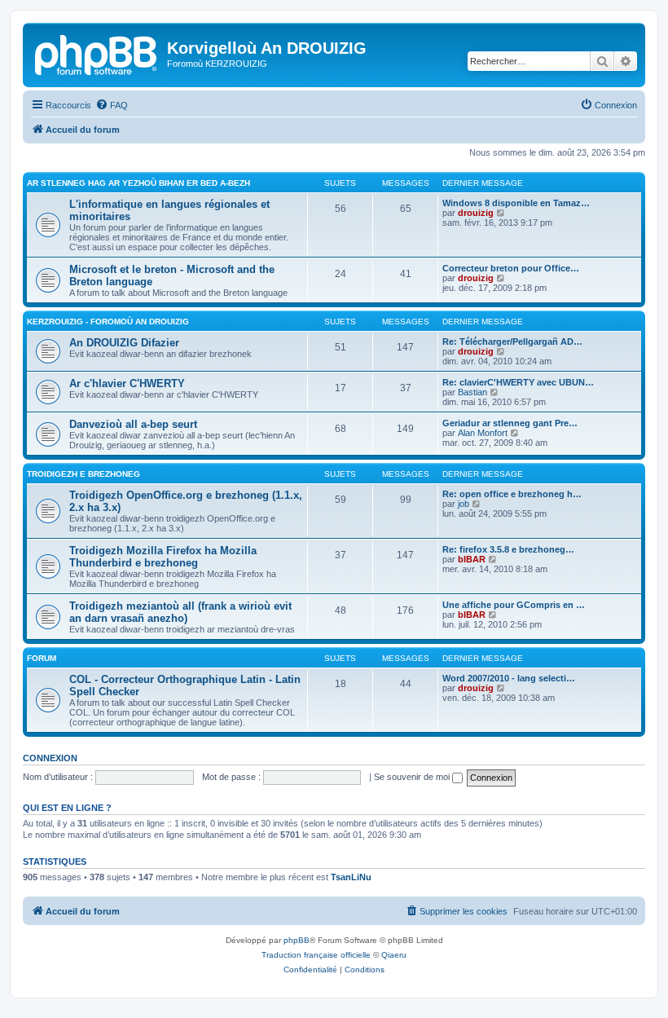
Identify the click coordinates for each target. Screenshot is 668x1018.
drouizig (476, 213)
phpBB (296, 940)
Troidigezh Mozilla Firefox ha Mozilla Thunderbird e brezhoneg (163, 556)
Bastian (472, 392)
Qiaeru (394, 954)
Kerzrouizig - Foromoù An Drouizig (108, 321)
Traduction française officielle (316, 954)
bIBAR (472, 559)
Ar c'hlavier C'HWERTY (127, 383)
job (463, 504)
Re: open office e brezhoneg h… (512, 494)
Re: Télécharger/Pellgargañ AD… (512, 341)
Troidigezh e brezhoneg (83, 473)
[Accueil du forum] (97, 53)
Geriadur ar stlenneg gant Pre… (510, 423)
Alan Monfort (483, 433)
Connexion (50, 758)
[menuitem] (111, 105)
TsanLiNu (351, 877)
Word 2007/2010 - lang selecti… (508, 678)
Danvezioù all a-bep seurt (133, 424)
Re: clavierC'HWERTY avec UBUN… (518, 382)
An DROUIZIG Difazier (124, 343)
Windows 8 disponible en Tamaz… (516, 203)
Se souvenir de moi (413, 777)
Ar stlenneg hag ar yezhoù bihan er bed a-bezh (138, 182)
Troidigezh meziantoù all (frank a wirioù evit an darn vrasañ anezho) (180, 612)
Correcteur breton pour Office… (510, 268)
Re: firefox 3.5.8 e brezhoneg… (508, 549)
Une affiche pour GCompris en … (513, 605)
